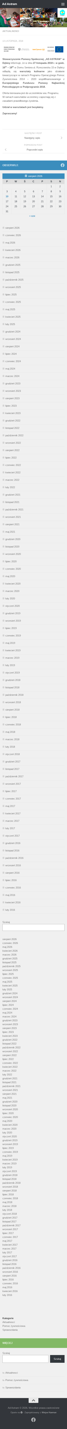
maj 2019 (10, 643)
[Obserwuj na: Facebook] (63, 165)
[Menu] (63, 4)
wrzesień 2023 (13, 391)
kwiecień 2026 (12, 250)
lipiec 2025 (11, 294)
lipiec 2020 (11, 561)
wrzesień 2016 (13, 865)
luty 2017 (10, 828)
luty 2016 (10, 909)
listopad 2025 (12, 272)
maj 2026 (10, 242)
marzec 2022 (12, 479)
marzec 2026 (12, 257)
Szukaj (6, 922)
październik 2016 (14, 858)
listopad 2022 (12, 428)
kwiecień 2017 (12, 813)
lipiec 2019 (11, 628)
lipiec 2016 (11, 880)
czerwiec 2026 (13, 235)
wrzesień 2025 (13, 287)
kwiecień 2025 (12, 316)
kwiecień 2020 (12, 583)
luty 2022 (10, 487)
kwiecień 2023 (12, 413)
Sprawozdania (10, 1329)
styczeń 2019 (12, 672)
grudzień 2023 (12, 383)
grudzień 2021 (12, 494)
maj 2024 (10, 368)
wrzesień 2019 (13, 620)
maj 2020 (10, 576)
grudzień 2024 (12, 331)
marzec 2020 (12, 591)
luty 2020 (10, 598)
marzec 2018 (12, 739)
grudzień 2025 (12, 264)
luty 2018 (10, 746)
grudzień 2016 (12, 843)
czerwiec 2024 (13, 361)
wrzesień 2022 (13, 442)
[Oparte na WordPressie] (21, 1412)
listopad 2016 (12, 850)
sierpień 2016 (12, 872)
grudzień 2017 (12, 761)
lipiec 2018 (11, 717)
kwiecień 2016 (12, 902)
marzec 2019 (12, 657)
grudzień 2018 (12, 680)
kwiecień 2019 (12, 650)
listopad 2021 (12, 502)
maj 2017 (10, 806)
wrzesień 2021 (13, 517)
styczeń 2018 (12, 754)
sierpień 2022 (12, 450)
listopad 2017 (12, 769)
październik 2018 (14, 694)
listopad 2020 (12, 546)
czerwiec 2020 (13, 568)
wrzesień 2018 (13, 702)
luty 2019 (10, 665)
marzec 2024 (12, 376)
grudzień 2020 (12, 539)
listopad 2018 (12, 687)
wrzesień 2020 (13, 554)
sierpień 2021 (12, 524)
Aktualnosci (10, 31)
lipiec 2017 (11, 791)
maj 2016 (10, 895)
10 (7, 196)
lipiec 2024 (11, 353)
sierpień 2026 (12, 227)
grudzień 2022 (12, 420)
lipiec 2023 (11, 405)
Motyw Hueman (49, 1412)
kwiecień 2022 (12, 472)
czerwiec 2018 (13, 724)
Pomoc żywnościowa (13, 1326)
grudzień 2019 (12, 613)
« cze (32, 216)
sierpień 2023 (12, 398)
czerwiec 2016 (13, 887)
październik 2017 (14, 776)
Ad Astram (9, 4)
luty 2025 (10, 324)
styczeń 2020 (12, 606)
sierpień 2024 (12, 346)
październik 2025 (14, 279)
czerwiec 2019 (13, 635)
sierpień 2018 (12, 709)
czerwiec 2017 (13, 798)
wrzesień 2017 (13, 783)
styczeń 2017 (12, 835)
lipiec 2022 (11, 457)
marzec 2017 (12, 820)
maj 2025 (10, 309)
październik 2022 (14, 435)
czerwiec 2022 (13, 465)
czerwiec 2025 (13, 302)
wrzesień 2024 (13, 339)
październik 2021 (14, 509)
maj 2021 (10, 531)
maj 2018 (10, 732)
